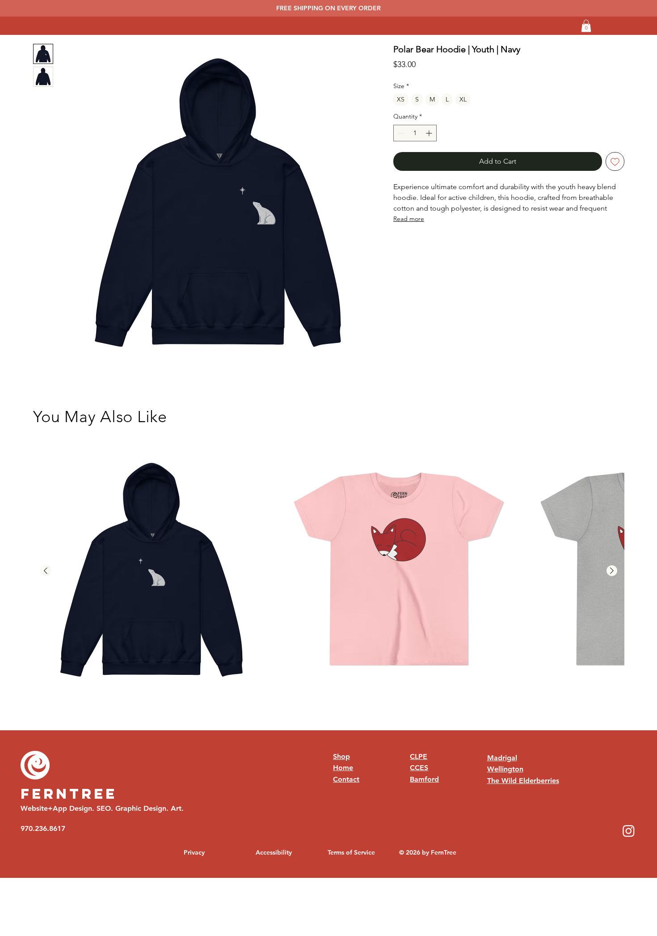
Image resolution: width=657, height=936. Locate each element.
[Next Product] (611, 570)
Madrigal (502, 758)
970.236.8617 (43, 828)
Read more (408, 219)
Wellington (505, 769)
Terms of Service (351, 852)
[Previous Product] (45, 570)
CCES (419, 767)
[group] (328, 571)
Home (343, 767)
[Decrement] (400, 133)
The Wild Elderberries (523, 780)
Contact (346, 779)
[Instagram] (628, 831)
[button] (586, 26)
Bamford (424, 779)
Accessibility (274, 852)
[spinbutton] (415, 133)
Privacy (194, 852)
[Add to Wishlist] (615, 161)
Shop (341, 756)
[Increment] (429, 133)
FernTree (69, 794)
